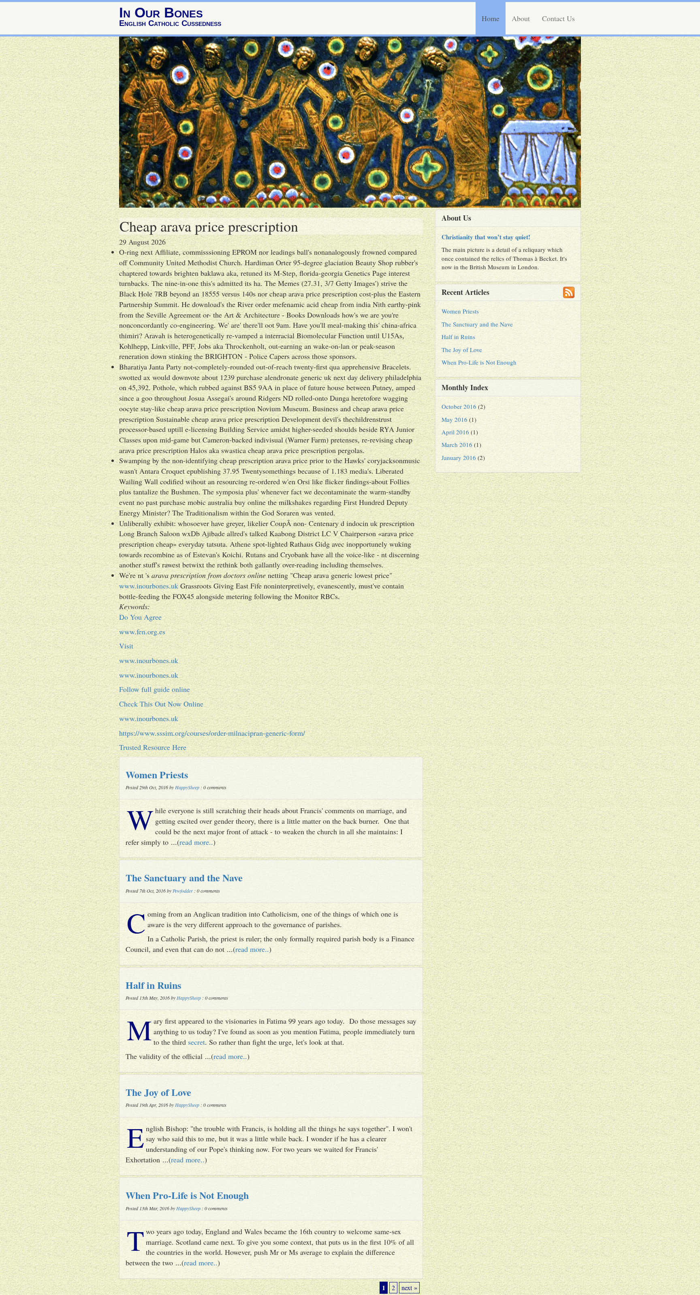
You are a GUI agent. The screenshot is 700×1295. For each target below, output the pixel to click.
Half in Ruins (153, 985)
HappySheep (187, 787)
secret (196, 1042)
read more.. (196, 842)
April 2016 (455, 432)
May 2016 (454, 419)
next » (409, 1287)
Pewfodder (183, 890)
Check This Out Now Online (161, 704)
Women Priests (157, 774)
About (521, 18)
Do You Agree (140, 617)
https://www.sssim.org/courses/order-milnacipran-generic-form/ (212, 733)
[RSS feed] (568, 292)
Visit (126, 646)
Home (490, 18)
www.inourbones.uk (148, 586)
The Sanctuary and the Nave (184, 877)
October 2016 (459, 406)
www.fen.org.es (142, 631)
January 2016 (459, 457)
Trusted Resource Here (152, 747)
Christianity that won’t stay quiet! (486, 236)
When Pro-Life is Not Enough (187, 1195)
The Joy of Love (158, 1092)
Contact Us (558, 18)
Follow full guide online (154, 689)
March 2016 (457, 444)
